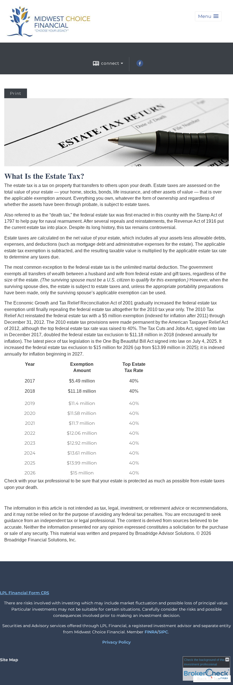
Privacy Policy (116, 642)
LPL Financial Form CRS (24, 592)
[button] (208, 16)
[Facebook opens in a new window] (139, 65)
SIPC (163, 631)
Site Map (9, 659)
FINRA (151, 631)
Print (15, 93)
